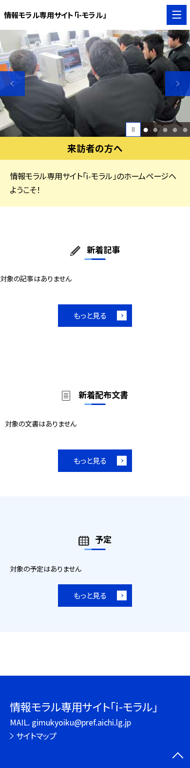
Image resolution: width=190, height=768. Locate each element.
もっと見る (90, 315)
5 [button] (185, 129)
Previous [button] (12, 83)
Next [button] (177, 83)
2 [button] (155, 129)
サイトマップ (36, 736)
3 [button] (165, 129)
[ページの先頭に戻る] (178, 756)
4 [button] (175, 129)
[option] (95, 83)
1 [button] (146, 129)
